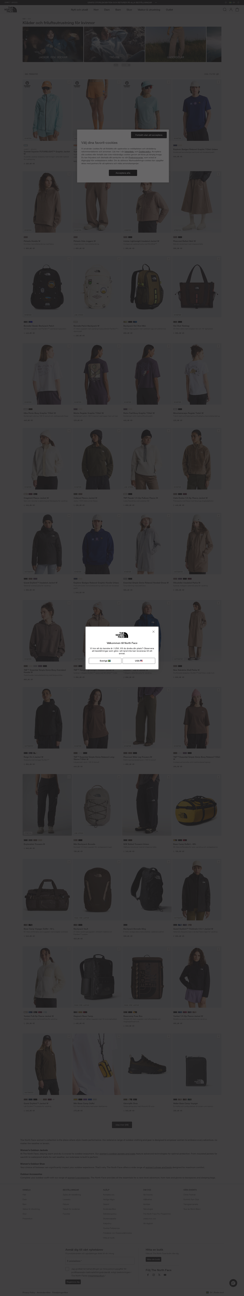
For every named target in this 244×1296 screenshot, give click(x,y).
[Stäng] (153, 631)
